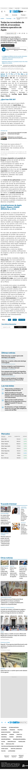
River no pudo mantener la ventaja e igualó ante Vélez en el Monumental (12, 379)
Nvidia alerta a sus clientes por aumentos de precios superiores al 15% (17, 137)
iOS (14, 18)
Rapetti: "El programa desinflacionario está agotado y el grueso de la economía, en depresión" (14, 646)
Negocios (4, 734)
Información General (19, 739)
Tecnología (8, 18)
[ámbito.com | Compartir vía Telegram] (24, 33)
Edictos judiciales (16, 748)
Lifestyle (19, 734)
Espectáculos (12, 741)
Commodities (17, 436)
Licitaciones (11, 751)
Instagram (8, 722)
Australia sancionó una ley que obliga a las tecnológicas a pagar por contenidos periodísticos (24, 529)
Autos (3, 741)
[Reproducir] (4, 49)
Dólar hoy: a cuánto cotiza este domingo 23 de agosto (13, 361)
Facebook (5, 722)
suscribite (21, 11)
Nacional (4, 737)
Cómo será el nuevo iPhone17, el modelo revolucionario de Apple (17, 133)
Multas (3, 751)
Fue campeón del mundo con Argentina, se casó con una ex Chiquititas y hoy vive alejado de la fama (13, 373)
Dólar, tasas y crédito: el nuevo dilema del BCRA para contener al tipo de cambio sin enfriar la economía (13, 635)
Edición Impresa (5, 739)
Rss (2, 744)
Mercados (16, 732)
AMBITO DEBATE (21, 756)
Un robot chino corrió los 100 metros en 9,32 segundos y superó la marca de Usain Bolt (5, 519)
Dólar (7, 15)
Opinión (11, 734)
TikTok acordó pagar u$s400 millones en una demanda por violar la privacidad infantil (24, 515)
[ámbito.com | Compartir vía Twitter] (21, 33)
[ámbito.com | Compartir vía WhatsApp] (17, 33)
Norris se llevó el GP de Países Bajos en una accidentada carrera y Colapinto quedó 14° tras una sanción (15, 402)
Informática (21, 319)
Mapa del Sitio (10, 744)
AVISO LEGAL (4, 748)
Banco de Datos (5, 732)
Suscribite (20, 327)
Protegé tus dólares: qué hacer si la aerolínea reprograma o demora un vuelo (23, 573)
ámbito (2, 18)
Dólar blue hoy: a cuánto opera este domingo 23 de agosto (12, 356)
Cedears (25, 436)
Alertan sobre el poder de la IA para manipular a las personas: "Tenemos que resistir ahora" (5, 541)
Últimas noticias (14, 727)
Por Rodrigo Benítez (5, 639)
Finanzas (23, 15)
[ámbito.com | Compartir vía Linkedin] (22, 33)
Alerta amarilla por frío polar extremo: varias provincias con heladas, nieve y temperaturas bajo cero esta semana (15, 395)
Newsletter (22, 722)
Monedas (3, 436)
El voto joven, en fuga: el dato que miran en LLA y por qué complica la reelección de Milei (15, 408)
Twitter (2, 722)
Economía (14, 15)
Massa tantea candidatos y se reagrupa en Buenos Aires (14, 389)
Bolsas (9, 436)
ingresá (25, 11)
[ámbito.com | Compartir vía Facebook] (19, 33)
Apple (14, 319)
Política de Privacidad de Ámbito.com (12, 746)
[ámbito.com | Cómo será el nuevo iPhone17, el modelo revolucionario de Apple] (4, 133)
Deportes (19, 737)
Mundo (11, 737)
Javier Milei (17, 8)
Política (20, 730)
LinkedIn (11, 722)
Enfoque (10, 8)
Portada (3, 727)
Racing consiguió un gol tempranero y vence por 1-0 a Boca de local (13, 367)
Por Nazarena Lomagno (5, 650)
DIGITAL (6, 756)
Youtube (15, 722)
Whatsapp (19, 722)
